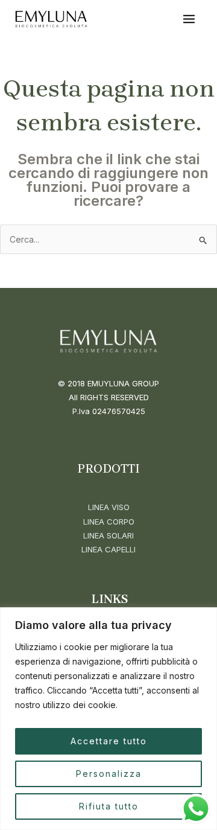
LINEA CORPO (108, 521)
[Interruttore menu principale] (188, 19)
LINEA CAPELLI (108, 549)
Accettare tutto (109, 741)
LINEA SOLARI (108, 535)
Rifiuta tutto (109, 806)
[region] (108, 718)
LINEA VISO (109, 507)
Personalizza (109, 773)
